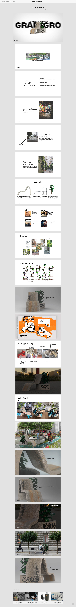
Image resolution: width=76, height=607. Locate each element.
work (11, 1)
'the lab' (3, 1)
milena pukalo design (37, 1)
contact (14, 1)
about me (7, 1)
